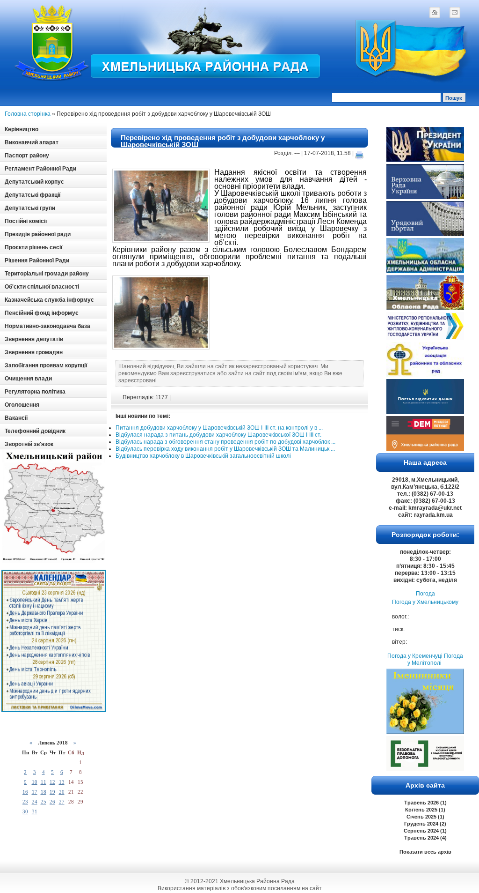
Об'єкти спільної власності (42, 286)
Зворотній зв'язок (29, 444)
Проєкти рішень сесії (33, 247)
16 (25, 792)
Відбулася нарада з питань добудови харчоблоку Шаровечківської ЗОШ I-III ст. (218, 435)
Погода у (425, 602)
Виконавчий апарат (31, 142)
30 (25, 811)
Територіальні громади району (47, 273)
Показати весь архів (425, 852)
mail (455, 12)
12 (52, 782)
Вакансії (16, 418)
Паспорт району (27, 155)
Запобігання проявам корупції (46, 365)
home (434, 12)
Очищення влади (28, 378)
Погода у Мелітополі (435, 659)
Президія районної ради (38, 234)
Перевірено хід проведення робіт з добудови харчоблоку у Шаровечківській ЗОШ (223, 141)
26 (52, 801)
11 (43, 782)
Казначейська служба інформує (49, 300)
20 (62, 792)
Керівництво (21, 129)
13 (62, 782)
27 (62, 801)
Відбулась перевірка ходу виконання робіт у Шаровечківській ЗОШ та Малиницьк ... (225, 449)
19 (52, 792)
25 (43, 801)
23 (25, 801)
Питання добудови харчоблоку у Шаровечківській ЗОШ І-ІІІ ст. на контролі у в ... (219, 427)
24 (34, 801)
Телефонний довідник (35, 431)
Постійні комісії (26, 221)
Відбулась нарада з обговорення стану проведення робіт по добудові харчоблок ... (225, 442)
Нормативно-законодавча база (47, 326)
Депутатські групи (30, 208)
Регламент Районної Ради (40, 168)
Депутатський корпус (34, 182)
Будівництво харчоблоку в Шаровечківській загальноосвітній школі (203, 456)
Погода (425, 593)
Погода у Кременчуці (415, 656)
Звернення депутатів (34, 339)
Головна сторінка (28, 114)
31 (34, 811)
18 (43, 792)
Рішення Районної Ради (37, 260)
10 (34, 782)
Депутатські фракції (32, 195)
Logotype (52, 43)
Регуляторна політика (35, 391)
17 (34, 792)
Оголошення (22, 405)
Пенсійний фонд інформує (42, 313)
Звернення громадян (34, 352)
